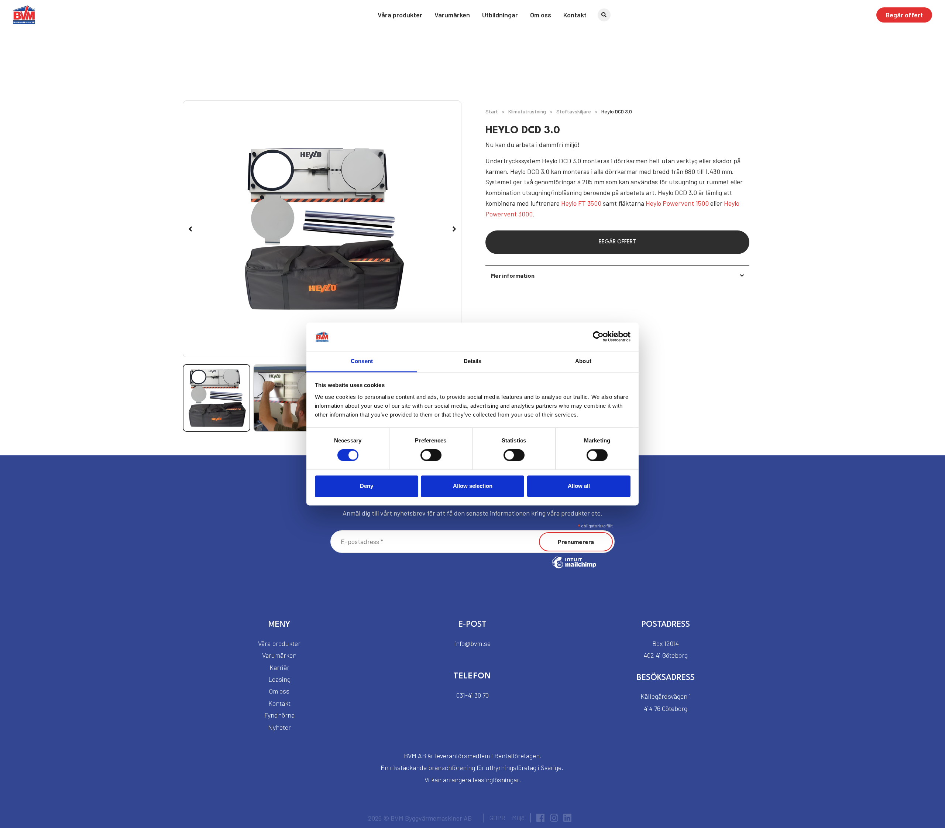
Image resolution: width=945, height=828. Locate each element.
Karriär (279, 667)
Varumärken (452, 15)
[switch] (430, 455)
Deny (366, 486)
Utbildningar (500, 15)
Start (491, 111)
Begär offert (904, 15)
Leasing (279, 679)
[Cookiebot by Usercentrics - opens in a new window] (598, 336)
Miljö (518, 818)
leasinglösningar (495, 780)
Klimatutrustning (527, 111)
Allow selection (472, 486)
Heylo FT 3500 (581, 203)
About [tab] (583, 361)
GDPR (497, 818)
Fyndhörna (279, 715)
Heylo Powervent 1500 (677, 203)
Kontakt (575, 15)
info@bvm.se (472, 643)
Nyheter (279, 727)
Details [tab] (473, 361)
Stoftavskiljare (573, 111)
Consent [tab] (362, 361)
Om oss (540, 15)
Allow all (579, 486)
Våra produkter (400, 15)
